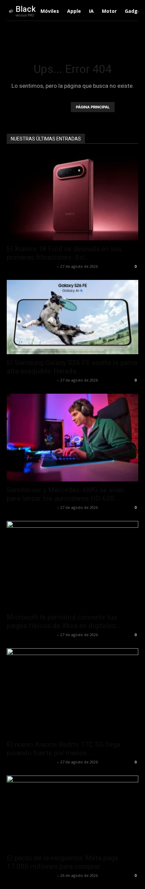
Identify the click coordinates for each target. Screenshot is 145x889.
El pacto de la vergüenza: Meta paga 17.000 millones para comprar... (62, 862)
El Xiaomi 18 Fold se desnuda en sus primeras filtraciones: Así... (64, 253)
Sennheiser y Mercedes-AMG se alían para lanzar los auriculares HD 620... (65, 494)
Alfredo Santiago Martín (31, 266)
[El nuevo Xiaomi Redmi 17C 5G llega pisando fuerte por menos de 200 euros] (72, 692)
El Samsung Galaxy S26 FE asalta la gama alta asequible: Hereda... (72, 367)
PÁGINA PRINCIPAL (93, 107)
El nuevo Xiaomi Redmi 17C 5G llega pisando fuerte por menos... (63, 748)
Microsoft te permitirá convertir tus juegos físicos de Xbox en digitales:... (64, 621)
